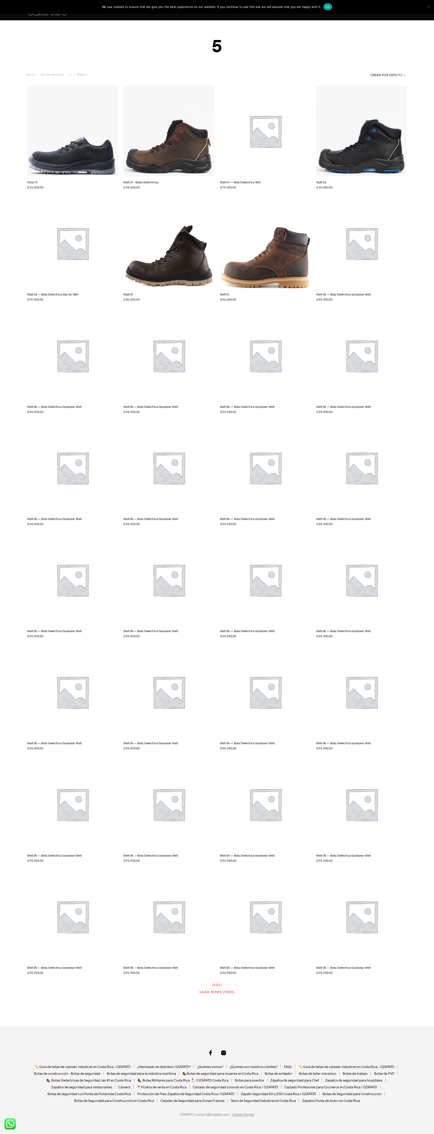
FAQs (288, 1067)
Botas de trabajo (355, 1073)
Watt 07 (128, 294)
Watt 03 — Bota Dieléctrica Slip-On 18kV (52, 294)
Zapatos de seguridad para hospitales (353, 1080)
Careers (124, 1087)
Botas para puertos (249, 1080)
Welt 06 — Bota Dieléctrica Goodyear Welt (343, 294)
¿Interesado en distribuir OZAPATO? (164, 1067)
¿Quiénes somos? (210, 1067)
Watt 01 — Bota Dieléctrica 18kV (240, 182)
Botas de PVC (384, 1073)
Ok (328, 7)
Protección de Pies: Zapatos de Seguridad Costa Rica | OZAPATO (186, 1094)
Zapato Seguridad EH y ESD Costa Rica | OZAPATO (278, 1094)
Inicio (31, 75)
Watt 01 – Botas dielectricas (140, 182)
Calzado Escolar (243, 1114)
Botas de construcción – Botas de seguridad (67, 1073)
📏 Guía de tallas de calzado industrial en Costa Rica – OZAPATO (82, 1067)
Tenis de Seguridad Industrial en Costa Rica (263, 1101)
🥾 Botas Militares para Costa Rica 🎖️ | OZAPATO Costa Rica (183, 1080)
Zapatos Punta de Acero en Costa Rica (331, 1101)
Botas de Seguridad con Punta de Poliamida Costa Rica (89, 1094)
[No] (428, 7)
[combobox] (378, 75)
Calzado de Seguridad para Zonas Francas (192, 1101)
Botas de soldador (278, 1073)
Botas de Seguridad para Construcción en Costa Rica (114, 1101)
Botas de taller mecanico (317, 1073)
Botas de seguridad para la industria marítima (141, 1073)
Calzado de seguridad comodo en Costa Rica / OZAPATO (235, 1087)
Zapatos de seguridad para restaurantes (81, 1087)
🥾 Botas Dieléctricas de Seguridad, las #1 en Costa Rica (88, 1080)
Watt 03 (321, 182)
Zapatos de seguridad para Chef (294, 1080)
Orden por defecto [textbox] (386, 75)
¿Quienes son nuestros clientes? (254, 1067)
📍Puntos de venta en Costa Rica (161, 1087)
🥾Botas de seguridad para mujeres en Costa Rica (220, 1073)
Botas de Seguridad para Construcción (352, 1094)
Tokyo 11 (32, 182)
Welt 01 (224, 294)
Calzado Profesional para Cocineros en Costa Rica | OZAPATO (331, 1087)
